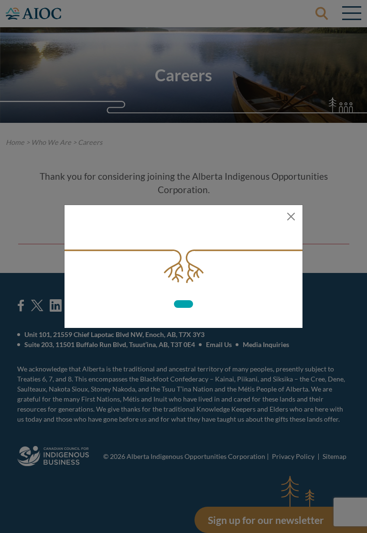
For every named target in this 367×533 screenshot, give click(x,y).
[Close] (291, 216)
